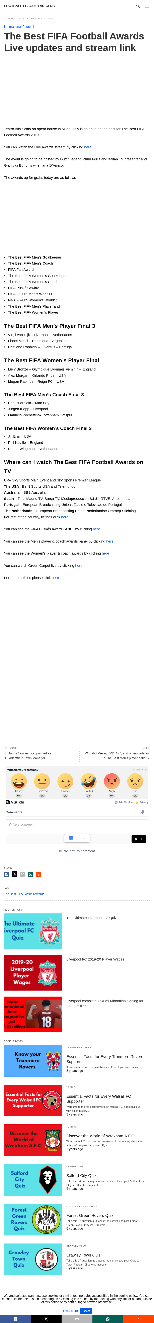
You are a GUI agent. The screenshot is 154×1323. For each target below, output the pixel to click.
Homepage (10, 18)
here (87, 147)
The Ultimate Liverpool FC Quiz (91, 918)
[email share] (22, 874)
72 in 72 (71, 1087)
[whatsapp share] (30, 874)
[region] (77, 90)
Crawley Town (76, 1246)
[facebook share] (6, 874)
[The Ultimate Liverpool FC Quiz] (33, 931)
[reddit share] (38, 874)
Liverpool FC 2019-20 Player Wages (95, 959)
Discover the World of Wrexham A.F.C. (100, 1136)
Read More (71, 1310)
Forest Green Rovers (81, 1206)
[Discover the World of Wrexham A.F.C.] (33, 1140)
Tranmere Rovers (78, 1047)
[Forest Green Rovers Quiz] (33, 1219)
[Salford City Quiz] (33, 1180)
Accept (86, 1310)
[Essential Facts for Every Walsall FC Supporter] (33, 1100)
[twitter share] (14, 874)
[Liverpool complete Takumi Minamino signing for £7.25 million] (33, 1014)
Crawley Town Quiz (83, 1255)
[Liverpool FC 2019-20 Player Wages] (33, 972)
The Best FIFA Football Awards (24, 894)
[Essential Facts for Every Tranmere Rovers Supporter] (33, 1061)
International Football (38, 18)
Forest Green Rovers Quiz (89, 1215)
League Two (74, 1166)
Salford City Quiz (81, 1175)
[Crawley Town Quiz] (33, 1259)
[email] (77, 1319)
